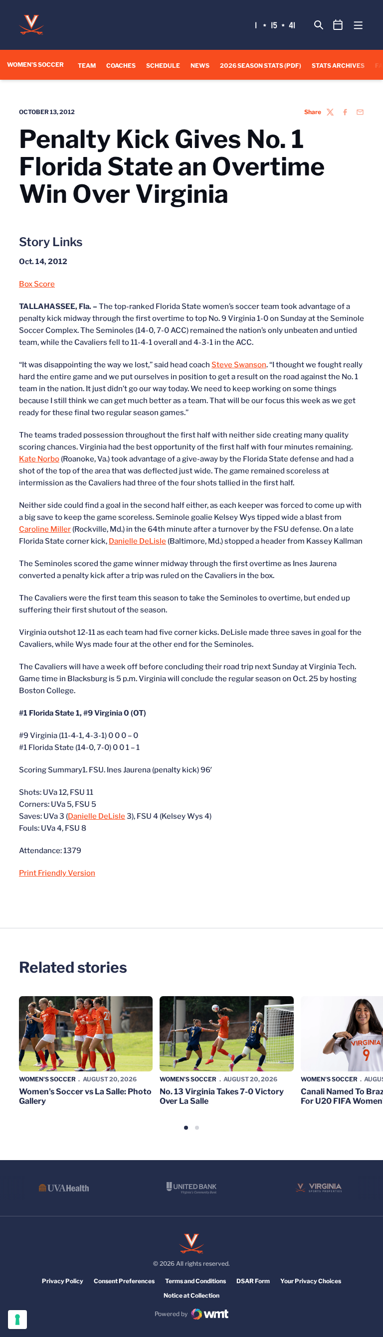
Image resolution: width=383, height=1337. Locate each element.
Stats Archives (338, 65)
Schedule (163, 65)
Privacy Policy (62, 1281)
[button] (186, 1128)
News (200, 65)
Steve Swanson (238, 364)
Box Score (37, 284)
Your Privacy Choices (310, 1281)
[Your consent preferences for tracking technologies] (17, 1319)
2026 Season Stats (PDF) (260, 65)
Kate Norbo (39, 458)
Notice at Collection (191, 1295)
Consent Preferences (124, 1281)
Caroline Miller (45, 529)
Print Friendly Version (57, 873)
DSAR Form (253, 1281)
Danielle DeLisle (137, 541)
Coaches (121, 65)
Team (87, 65)
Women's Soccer (47, 1079)
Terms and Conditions (195, 1281)
